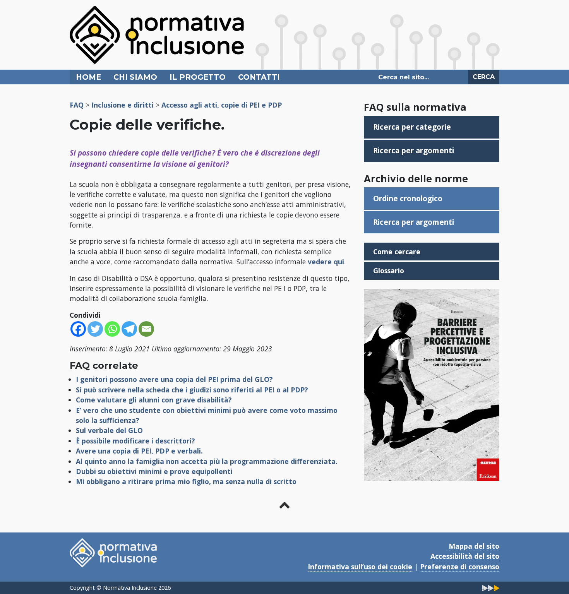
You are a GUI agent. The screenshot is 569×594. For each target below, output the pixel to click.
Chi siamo (135, 77)
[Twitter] (95, 329)
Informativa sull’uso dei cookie (360, 566)
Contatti (259, 77)
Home (88, 77)
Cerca (484, 76)
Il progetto (198, 77)
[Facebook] (78, 329)
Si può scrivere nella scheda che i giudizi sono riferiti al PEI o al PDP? (192, 389)
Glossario (388, 270)
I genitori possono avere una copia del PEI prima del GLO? (174, 379)
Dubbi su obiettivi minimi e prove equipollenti (154, 471)
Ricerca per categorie (412, 127)
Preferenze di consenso (459, 566)
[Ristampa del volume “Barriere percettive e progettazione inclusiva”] (431, 384)
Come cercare (396, 251)
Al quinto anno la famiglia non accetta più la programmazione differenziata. (207, 461)
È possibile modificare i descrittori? (135, 440)
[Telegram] (129, 329)
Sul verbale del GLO (109, 430)
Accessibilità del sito (464, 556)
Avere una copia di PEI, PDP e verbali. (139, 450)
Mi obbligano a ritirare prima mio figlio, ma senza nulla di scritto (186, 481)
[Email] (146, 329)
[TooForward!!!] (490, 587)
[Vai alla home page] (157, 34)
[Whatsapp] (112, 329)
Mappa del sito (474, 546)
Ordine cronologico (407, 198)
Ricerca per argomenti (413, 150)
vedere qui (326, 261)
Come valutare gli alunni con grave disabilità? (154, 399)
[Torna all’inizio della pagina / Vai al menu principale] (284, 505)
